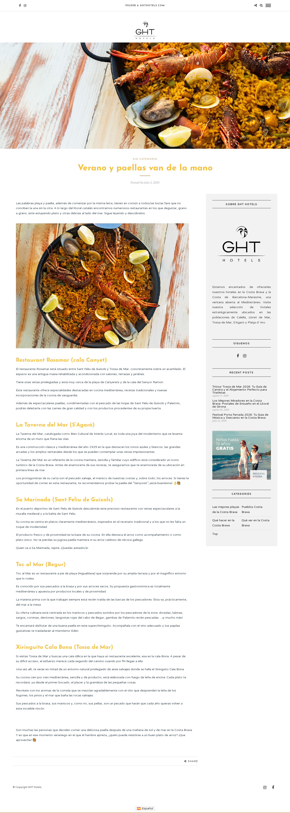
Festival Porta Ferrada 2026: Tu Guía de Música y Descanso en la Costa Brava (240, 416)
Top (215, 534)
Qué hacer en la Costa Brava (223, 522)
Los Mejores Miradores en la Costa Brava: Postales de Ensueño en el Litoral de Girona (240, 403)
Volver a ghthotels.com (145, 5)
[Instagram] (25, 5)
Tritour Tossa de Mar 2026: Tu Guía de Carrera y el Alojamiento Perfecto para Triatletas (239, 389)
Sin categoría (145, 159)
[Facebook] (238, 356)
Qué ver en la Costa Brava (255, 522)
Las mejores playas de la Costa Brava (225, 509)
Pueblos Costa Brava (252, 509)
